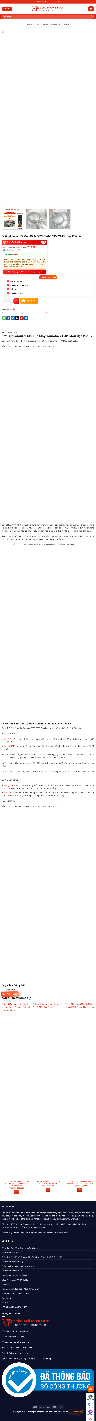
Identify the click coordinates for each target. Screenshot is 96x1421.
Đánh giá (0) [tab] (12, 332)
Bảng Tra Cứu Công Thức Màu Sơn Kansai (20, 1248)
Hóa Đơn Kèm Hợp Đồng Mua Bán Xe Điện (20, 1289)
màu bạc (8, 313)
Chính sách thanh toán (12, 1270)
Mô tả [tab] (4, 332)
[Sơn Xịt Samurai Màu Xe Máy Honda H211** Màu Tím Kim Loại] (79, 1091)
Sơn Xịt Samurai (42, 25)
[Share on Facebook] (8, 318)
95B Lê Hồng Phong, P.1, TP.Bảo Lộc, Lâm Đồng (30, 1358)
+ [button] (16, 1192)
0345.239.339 (27, 1347)
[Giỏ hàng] (91, 8)
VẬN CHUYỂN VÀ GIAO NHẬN (15, 1307)
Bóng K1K (8, 785)
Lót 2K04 (8, 739)
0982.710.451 (14, 1347)
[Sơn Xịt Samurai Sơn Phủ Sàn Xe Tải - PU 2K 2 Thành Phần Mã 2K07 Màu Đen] (16, 1091)
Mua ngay (31, 301)
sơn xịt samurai (50, 313)
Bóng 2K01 (9, 792)
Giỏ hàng (6, 1284)
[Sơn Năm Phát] (48, 9)
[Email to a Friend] (17, 318)
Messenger (90, 1414)
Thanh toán (7, 1302)
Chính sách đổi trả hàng (12, 1261)
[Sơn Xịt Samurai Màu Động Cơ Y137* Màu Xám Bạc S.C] (48, 1091)
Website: (15, 1342)
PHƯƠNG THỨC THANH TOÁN (15, 1293)
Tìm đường (90, 1399)
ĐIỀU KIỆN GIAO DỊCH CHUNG (15, 1280)
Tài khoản (6, 1298)
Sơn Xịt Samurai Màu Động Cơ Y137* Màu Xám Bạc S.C (48, 1182)
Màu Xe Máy (56, 25)
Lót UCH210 (9, 746)
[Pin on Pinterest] (22, 318)
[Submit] (92, 17)
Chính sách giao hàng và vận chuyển (18, 1266)
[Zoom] (5, 204)
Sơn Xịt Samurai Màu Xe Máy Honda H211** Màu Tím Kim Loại (79, 1182)
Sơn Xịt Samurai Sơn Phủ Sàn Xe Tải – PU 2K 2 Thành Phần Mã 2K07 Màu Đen (16, 1183)
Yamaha (67, 25)
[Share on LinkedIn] (26, 318)
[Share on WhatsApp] (4, 318)
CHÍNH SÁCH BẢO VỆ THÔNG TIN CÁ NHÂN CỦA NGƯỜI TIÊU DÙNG (32, 1257)
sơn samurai (39, 313)
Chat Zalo (90, 1407)
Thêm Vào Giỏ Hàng (16, 301)
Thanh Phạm (75, 1411)
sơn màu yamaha (29, 313)
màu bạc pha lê (17, 313)
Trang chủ (29, 25)
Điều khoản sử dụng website (14, 1275)
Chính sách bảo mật (10, 1252)
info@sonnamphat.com (17, 1353)
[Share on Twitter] (13, 318)
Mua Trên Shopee (10, 994)
